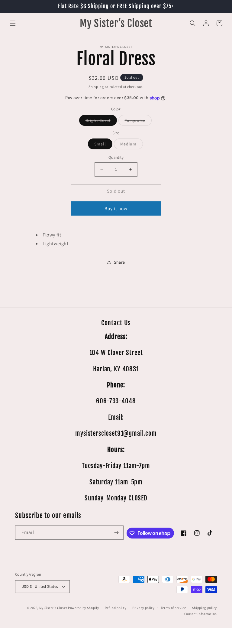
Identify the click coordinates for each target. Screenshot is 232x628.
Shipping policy (204, 608)
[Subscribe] (116, 533)
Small (103, 145)
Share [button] (119, 262)
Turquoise (138, 121)
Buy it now (116, 208)
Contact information (200, 614)
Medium (131, 145)
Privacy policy (143, 608)
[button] (12, 23)
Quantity (116, 157)
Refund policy (115, 608)
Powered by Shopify (83, 608)
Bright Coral (101, 121)
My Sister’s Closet (53, 608)
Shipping (96, 86)
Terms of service (173, 608)
